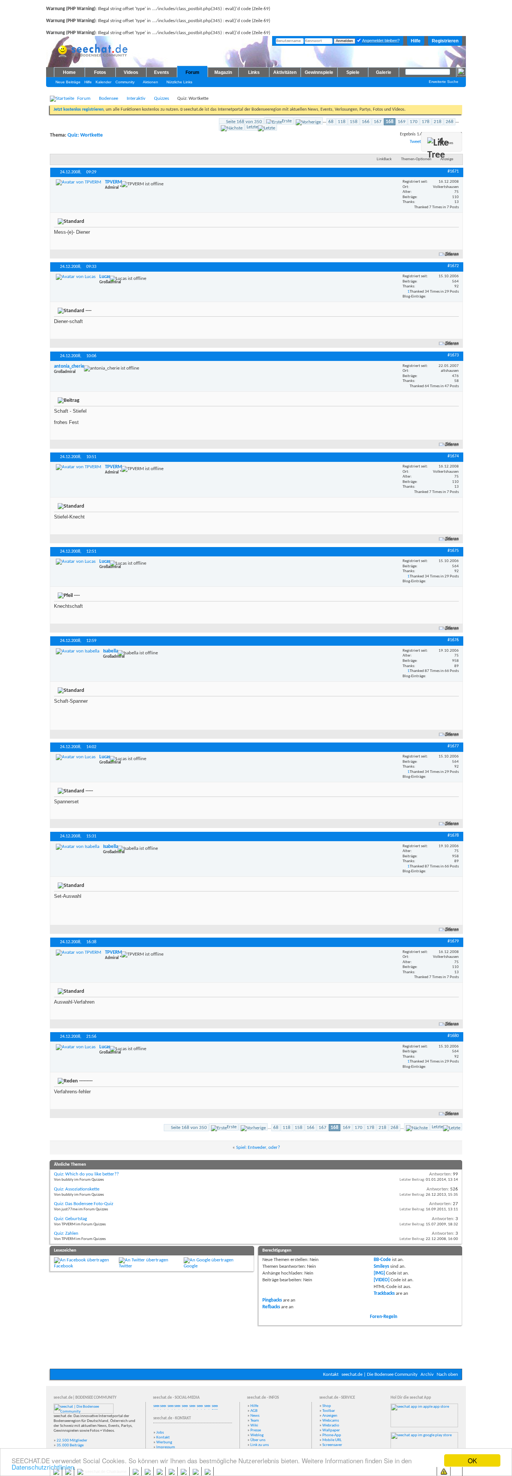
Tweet (415, 141)
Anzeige (446, 159)
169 (402, 121)
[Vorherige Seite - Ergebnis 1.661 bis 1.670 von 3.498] (308, 121)
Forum (192, 72)
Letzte (252, 127)
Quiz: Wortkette (85, 135)
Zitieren (452, 254)
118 (342, 121)
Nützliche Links (179, 82)
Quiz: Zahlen (66, 1233)
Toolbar (328, 1411)
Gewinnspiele (319, 72)
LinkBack (384, 159)
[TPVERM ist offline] (78, 182)
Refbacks (271, 1307)
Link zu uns (259, 1445)
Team (254, 1421)
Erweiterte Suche (443, 82)
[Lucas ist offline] (76, 277)
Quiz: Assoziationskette (76, 1189)
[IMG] (379, 1273)
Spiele (352, 72)
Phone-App (331, 1435)
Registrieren (445, 41)
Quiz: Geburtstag (70, 1218)
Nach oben (447, 1374)
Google (191, 1266)
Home (69, 72)
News (254, 1416)
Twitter (125, 1266)
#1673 (453, 355)
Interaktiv (136, 98)
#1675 (453, 551)
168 (390, 121)
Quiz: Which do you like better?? (86, 1174)
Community (125, 82)
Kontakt (330, 1374)
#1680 (453, 1036)
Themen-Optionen (416, 159)
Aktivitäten (284, 72)
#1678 (453, 835)
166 (366, 121)
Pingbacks (272, 1300)
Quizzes (161, 98)
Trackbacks (384, 1293)
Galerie (383, 72)
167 (378, 121)
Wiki (254, 1425)
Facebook (63, 1266)
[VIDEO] (381, 1280)
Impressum (165, 1447)
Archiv (427, 1374)
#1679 (453, 941)
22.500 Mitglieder (72, 1440)
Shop (326, 1406)
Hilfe (416, 41)
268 (450, 121)
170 (414, 121)
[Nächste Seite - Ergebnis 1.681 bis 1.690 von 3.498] (231, 127)
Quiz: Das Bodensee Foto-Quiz (83, 1203)
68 (331, 121)
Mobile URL (332, 1440)
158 (354, 121)
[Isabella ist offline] (77, 651)
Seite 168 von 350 (244, 121)
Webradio (330, 1425)
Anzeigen (329, 1416)
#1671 (453, 171)
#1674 (453, 456)
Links (254, 72)
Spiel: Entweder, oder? (258, 1147)
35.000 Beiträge (70, 1445)
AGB (253, 1411)
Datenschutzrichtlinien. (44, 1466)
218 (438, 121)
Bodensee (108, 98)
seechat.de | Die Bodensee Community (379, 1374)
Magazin (223, 72)
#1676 (453, 640)
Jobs (160, 1433)
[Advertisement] (256, 1346)
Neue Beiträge (68, 82)
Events (161, 72)
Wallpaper (331, 1430)
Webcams (330, 1421)
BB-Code (382, 1259)
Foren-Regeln (383, 1316)
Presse (255, 1430)
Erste (287, 121)
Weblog (256, 1435)
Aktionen (150, 82)
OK (472, 1460)
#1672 (453, 266)
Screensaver (332, 1445)
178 (426, 121)
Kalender (103, 82)
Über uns (257, 1440)
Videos (131, 72)
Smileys (381, 1266)
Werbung (164, 1442)
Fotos (100, 72)
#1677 (453, 746)
